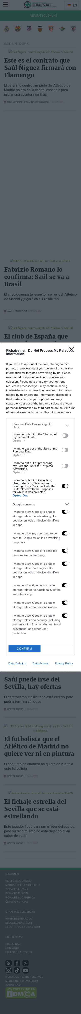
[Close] (73, 351)
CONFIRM (24, 648)
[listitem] (40, 425)
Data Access (40, 663)
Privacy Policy (64, 663)
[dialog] (40, 507)
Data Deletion (17, 663)
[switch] (65, 435)
